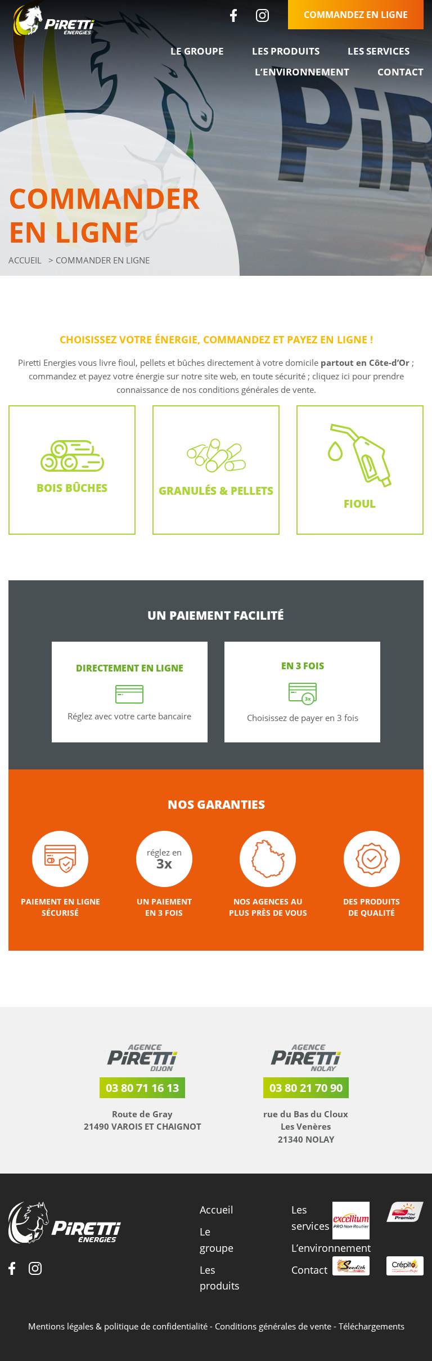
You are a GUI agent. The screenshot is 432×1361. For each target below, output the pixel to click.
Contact (400, 71)
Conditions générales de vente (274, 1326)
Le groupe (197, 50)
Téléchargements (371, 1326)
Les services (379, 50)
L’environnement (302, 71)
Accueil (25, 260)
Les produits (286, 50)
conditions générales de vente (256, 389)
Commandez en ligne (356, 14)
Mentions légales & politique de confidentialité (119, 1326)
